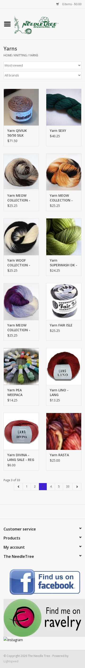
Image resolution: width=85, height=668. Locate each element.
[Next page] (77, 486)
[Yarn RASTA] (63, 431)
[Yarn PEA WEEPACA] (21, 366)
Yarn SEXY (58, 130)
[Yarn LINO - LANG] (63, 366)
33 (67, 486)
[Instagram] (42, 640)
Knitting (20, 55)
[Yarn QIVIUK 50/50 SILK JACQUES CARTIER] (21, 107)
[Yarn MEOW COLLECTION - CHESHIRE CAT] (21, 301)
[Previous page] (18, 486)
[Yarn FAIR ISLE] (63, 301)
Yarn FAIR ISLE (61, 325)
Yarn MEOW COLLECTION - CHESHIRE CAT (18, 327)
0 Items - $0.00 (71, 4)
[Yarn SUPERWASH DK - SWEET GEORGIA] (63, 236)
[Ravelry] (42, 618)
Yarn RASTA (59, 455)
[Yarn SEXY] (63, 107)
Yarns (33, 55)
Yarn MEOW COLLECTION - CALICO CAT (61, 198)
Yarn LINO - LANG (59, 392)
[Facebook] (42, 583)
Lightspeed (11, 661)
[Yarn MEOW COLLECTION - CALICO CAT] (63, 171)
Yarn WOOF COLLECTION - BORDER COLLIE (19, 262)
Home (8, 55)
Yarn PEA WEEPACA (14, 392)
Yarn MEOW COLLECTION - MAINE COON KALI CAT (18, 198)
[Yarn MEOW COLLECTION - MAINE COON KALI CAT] (21, 171)
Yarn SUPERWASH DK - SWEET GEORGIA (63, 262)
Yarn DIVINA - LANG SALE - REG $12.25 (20, 457)
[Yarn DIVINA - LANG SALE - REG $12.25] (21, 431)
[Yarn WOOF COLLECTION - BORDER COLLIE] (21, 236)
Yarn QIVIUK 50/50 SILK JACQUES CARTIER (17, 133)
